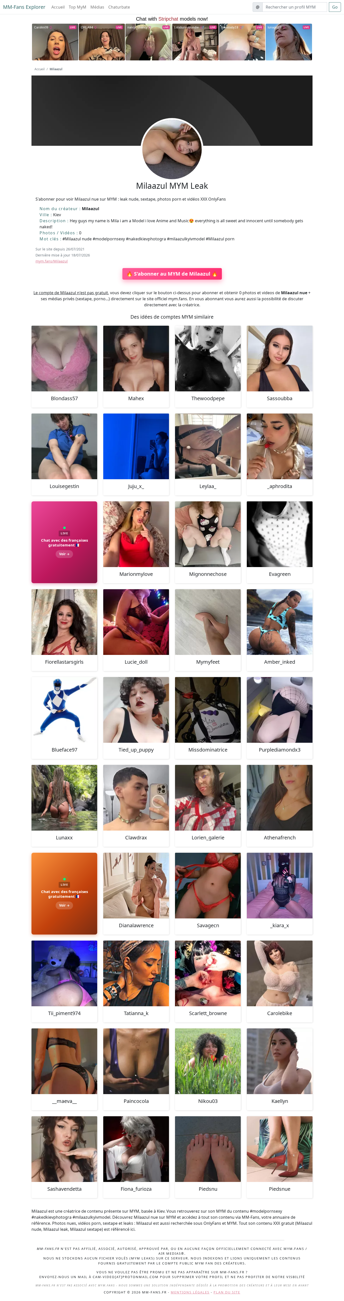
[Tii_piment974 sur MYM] (64, 973)
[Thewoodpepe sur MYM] (208, 358)
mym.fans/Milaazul (52, 261)
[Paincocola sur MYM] (136, 1061)
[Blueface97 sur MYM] (64, 710)
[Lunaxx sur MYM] (64, 798)
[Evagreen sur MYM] (280, 534)
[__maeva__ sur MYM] (64, 1061)
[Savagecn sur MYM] (208, 885)
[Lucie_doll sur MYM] (136, 622)
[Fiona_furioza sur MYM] (136, 1149)
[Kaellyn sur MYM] (280, 1061)
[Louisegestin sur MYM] (64, 446)
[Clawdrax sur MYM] (136, 798)
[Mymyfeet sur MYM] (208, 622)
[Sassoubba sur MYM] (280, 358)
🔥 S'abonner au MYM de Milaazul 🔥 (172, 273)
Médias (97, 7)
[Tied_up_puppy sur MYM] (136, 710)
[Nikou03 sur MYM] (208, 1061)
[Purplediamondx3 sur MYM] (280, 710)
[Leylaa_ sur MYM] (208, 446)
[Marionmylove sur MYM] (136, 534)
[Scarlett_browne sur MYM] (208, 973)
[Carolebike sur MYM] (280, 973)
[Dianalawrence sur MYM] (136, 885)
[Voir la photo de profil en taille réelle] (172, 163)
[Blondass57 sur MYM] (64, 358)
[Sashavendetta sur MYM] (64, 1149)
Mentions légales (190, 1292)
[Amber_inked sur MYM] (280, 622)
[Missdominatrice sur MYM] (208, 710)
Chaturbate (119, 7)
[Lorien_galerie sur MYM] (208, 798)
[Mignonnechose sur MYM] (208, 534)
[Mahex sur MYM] (136, 358)
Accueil (58, 7)
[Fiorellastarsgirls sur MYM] (64, 622)
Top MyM (77, 7)
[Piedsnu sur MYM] (208, 1149)
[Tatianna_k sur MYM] (136, 973)
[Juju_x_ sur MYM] (136, 446)
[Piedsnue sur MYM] (280, 1149)
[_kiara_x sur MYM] (280, 885)
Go (335, 7)
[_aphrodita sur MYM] (280, 446)
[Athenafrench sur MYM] (280, 798)
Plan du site (227, 1292)
